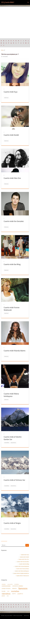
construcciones (6, 586)
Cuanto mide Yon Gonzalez (14, 221)
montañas (15, 591)
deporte (14, 588)
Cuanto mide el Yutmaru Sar (14, 480)
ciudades (16, 584)
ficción (3, 591)
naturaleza (6, 594)
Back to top (26, 615)
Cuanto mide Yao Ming (12, 264)
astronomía (10, 584)
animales (4, 584)
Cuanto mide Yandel (11, 135)
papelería (20, 593)
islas (8, 591)
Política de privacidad (17, 615)
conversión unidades (17, 586)
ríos (8, 595)
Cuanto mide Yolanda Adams (14, 350)
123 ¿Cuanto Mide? (8, 615)
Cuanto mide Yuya (10, 92)
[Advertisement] (15, 22)
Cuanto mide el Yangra (12, 523)
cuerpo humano (6, 588)
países (3, 595)
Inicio (2, 50)
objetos (14, 593)
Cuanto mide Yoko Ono (12, 178)
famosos (22, 588)
